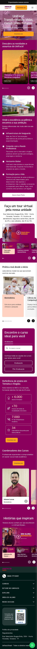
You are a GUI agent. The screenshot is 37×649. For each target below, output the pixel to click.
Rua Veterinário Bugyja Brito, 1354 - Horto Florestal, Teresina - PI (17, 637)
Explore (5, 593)
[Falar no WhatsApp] (32, 645)
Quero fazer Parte (18, 195)
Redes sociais (8, 602)
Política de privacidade (10, 630)
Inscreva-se (21, 7)
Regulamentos (7, 633)
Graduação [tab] (9, 342)
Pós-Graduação (18, 369)
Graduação (18, 363)
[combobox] (20, 348)
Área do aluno (8, 597)
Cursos (5, 584)
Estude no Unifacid (10, 588)
